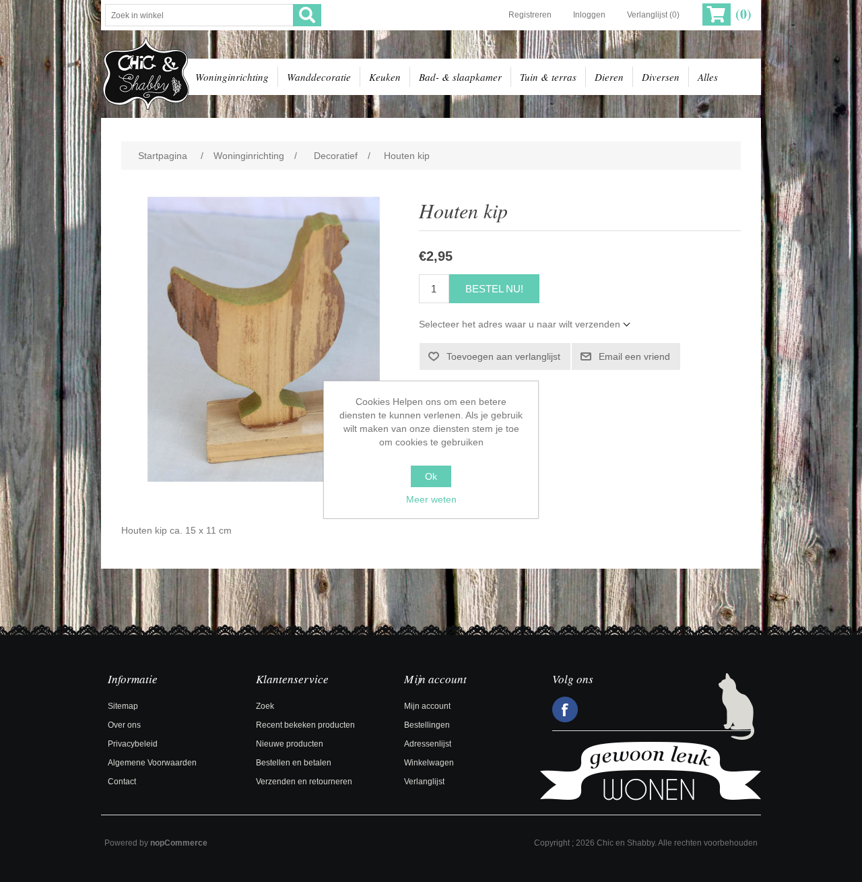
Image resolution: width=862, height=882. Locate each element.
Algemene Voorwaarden (152, 762)
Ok (431, 476)
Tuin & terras (548, 77)
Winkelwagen (429, 762)
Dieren (609, 77)
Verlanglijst (424, 781)
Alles (708, 77)
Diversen (660, 77)
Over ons (124, 725)
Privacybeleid (133, 744)
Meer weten (431, 499)
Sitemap (123, 706)
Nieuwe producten (289, 744)
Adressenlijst (427, 744)
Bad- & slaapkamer (460, 77)
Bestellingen (427, 725)
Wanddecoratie (319, 77)
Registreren (530, 15)
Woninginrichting (232, 77)
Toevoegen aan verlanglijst (503, 356)
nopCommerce (178, 843)
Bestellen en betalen (293, 762)
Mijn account (427, 706)
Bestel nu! (494, 288)
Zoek (265, 706)
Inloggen (589, 15)
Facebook (565, 709)
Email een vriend (634, 356)
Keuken (385, 77)
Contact (122, 781)
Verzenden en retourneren (304, 781)
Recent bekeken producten (305, 725)
